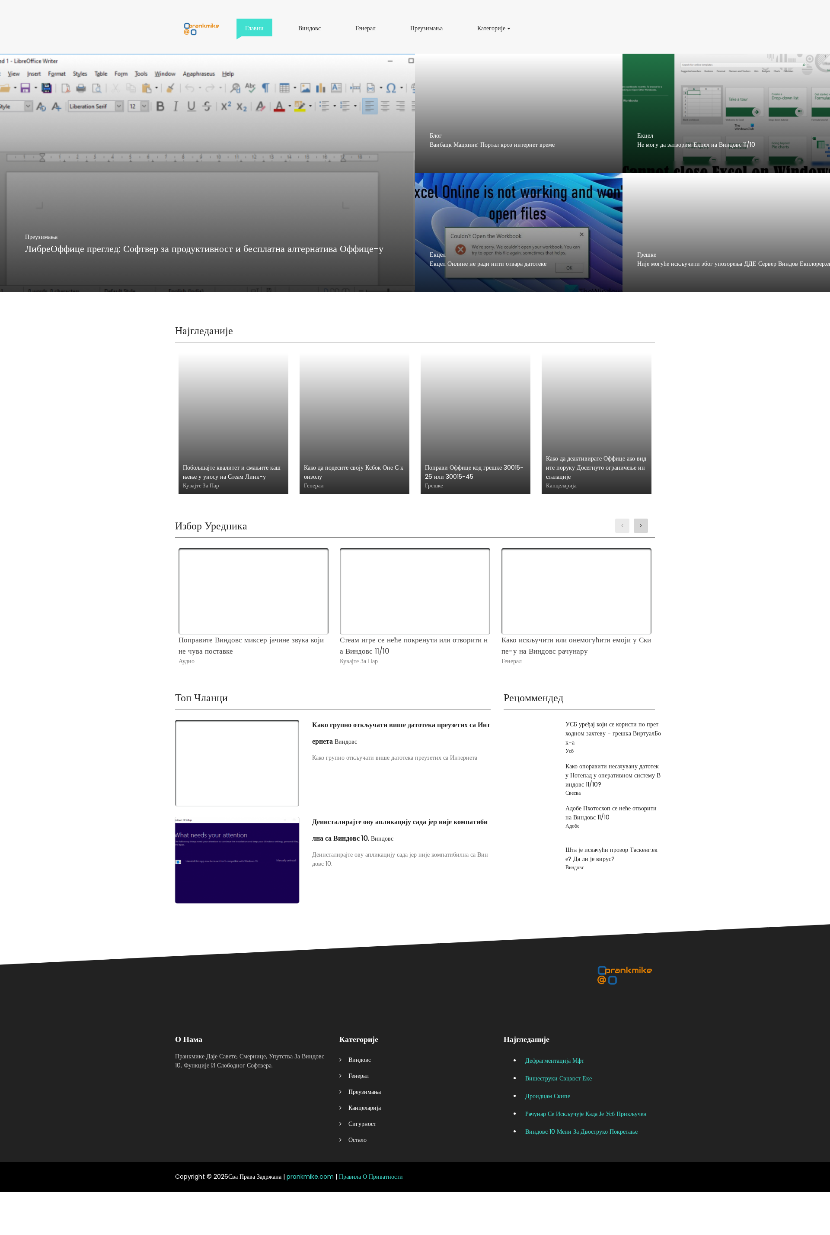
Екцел (645, 135)
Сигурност (359, 1123)
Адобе (572, 825)
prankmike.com (310, 1176)
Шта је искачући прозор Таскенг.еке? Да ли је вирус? (611, 854)
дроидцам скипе (547, 1096)
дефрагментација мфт (554, 1060)
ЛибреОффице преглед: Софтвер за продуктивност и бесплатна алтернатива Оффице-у (204, 248)
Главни (256, 31)
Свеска (573, 792)
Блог (436, 135)
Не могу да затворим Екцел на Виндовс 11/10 (696, 144)
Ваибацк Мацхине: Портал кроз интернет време (492, 144)
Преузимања (428, 31)
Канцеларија (361, 1107)
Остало (354, 1139)
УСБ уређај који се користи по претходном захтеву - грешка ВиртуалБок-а (613, 733)
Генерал (367, 31)
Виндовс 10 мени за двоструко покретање (581, 1131)
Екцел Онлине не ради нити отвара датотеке (488, 263)
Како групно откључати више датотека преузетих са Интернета (401, 733)
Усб (569, 751)
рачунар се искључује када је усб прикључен (586, 1113)
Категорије (493, 31)
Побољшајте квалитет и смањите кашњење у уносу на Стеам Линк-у (232, 472)
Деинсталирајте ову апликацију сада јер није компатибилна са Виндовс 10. (400, 830)
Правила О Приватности (371, 1176)
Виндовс (311, 31)
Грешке (646, 254)
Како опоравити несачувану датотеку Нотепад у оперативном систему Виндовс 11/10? (613, 775)
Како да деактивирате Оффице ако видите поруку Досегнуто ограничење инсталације (596, 467)
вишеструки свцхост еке (558, 1078)
